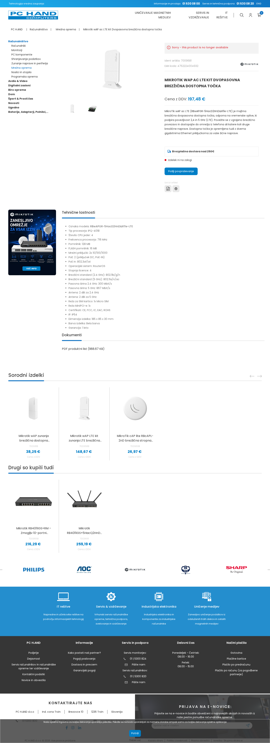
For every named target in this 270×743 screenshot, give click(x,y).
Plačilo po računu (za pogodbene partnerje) (236, 672)
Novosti (13, 103)
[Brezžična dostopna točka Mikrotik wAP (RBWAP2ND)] (33, 408)
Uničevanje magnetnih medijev (153, 15)
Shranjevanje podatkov (26, 59)
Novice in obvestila (34, 680)
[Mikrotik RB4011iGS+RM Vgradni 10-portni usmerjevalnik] (33, 501)
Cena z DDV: (176, 99)
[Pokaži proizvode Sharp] (236, 569)
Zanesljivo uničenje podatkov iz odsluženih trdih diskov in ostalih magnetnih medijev (207, 619)
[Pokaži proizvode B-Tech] (185, 569)
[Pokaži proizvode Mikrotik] (135, 569)
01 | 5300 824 (138, 659)
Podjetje (33, 653)
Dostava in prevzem (84, 664)
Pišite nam (138, 664)
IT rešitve (222, 15)
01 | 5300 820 (138, 676)
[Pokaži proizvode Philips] (33, 570)
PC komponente (21, 54)
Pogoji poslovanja (84, 659)
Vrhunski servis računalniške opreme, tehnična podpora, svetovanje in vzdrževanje (111, 619)
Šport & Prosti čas (20, 98)
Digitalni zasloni (19, 85)
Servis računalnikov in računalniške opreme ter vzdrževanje (34, 666)
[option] (33, 516)
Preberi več (135, 740)
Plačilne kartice (236, 659)
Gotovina (236, 653)
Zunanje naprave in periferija (29, 63)
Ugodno (13, 107)
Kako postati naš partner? (84, 653)
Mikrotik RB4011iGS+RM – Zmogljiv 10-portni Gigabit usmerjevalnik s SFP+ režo (33, 530)
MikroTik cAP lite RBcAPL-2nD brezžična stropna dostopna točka (135, 438)
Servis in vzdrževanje (199, 15)
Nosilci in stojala (21, 72)
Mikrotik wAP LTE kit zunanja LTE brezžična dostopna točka (84, 438)
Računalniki (18, 46)
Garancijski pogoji (84, 670)
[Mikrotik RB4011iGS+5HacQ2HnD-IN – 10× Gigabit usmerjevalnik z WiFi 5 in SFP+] (84, 501)
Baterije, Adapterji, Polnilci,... (28, 112)
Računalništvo (18, 41)
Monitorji (16, 50)
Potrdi (135, 733)
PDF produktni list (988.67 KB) (83, 349)
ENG (258, 3)
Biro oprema (17, 90)
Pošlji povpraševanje (181, 171)
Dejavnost (33, 659)
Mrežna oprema (21, 68)
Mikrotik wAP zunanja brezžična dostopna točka (34, 438)
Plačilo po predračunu (236, 664)
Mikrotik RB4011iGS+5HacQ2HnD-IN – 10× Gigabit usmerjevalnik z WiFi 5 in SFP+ (84, 530)
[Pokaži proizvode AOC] (84, 569)
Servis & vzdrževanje (111, 606)
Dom (11, 94)
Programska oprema (24, 76)
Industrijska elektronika (159, 606)
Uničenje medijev (206, 606)
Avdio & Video (18, 81)
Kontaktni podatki (33, 674)
